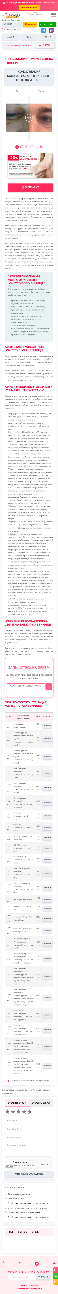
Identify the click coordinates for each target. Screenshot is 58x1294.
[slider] (29, 118)
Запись (31, 24)
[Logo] (16, 15)
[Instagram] (19, 1263)
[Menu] (53, 14)
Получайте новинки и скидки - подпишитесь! (29, 1272)
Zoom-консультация (16, 1199)
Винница (8, 24)
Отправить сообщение (29, 1174)
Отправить (43, 1277)
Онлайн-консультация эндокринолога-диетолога (28, 1208)
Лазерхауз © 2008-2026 (29, 1285)
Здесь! (46, 45)
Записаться (31, 187)
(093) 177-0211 (48, 24)
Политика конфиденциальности (29, 1289)
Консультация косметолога (19, 1194)
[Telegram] (37, 1265)
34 (41, 147)
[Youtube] (54, 1263)
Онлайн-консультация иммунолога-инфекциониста (29, 1203)
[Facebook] (3, 1263)
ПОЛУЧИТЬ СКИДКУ (29, 7)
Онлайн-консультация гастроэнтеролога (24, 1213)
